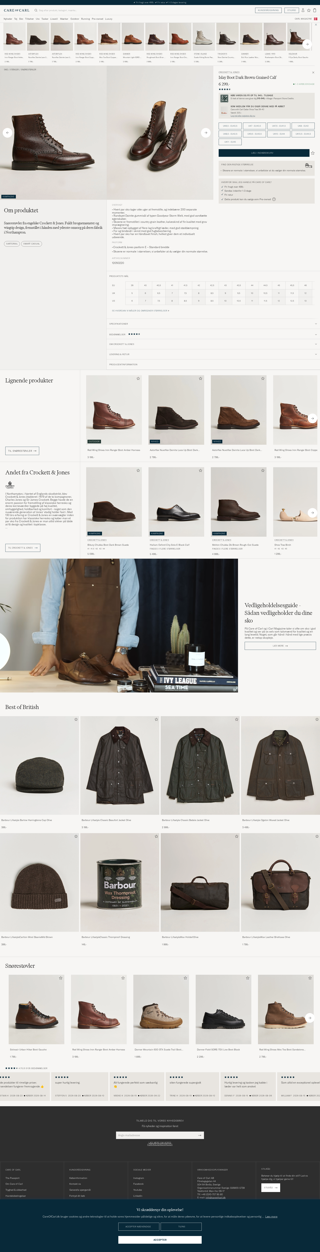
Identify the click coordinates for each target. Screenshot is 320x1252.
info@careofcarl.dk (216, 1197)
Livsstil (54, 18)
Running (85, 18)
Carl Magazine (303, 19)
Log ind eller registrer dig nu (243, 116)
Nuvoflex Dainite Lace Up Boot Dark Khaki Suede (61, 57)
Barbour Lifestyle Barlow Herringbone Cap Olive (26, 820)
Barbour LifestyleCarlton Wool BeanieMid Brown (27, 937)
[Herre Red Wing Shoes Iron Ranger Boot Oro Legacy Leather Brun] (180, 37)
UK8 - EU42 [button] (303, 126)
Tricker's (222, 54)
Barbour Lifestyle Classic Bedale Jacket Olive (185, 820)
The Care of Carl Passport (160, 2)
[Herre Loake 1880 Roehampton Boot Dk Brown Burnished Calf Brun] (275, 37)
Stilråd (291, 10)
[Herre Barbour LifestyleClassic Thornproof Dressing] (119, 882)
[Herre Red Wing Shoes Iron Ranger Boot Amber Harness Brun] (14, 37)
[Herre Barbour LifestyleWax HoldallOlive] (200, 882)
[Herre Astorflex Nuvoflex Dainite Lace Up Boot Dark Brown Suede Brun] (38, 37)
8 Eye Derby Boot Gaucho (298, 57)
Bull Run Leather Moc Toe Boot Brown (249, 57)
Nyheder (8, 18)
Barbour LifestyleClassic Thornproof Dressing (106, 937)
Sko (21, 18)
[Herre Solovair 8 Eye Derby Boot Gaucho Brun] (298, 37)
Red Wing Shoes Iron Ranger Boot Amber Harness (114, 450)
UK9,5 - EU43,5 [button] (255, 134)
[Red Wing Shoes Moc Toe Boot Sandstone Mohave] (286, 1046)
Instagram (138, 1178)
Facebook (138, 1183)
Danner (126, 54)
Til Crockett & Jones (20, 548)
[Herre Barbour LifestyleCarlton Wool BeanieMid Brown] (39, 882)
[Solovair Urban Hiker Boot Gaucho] (36, 1046)
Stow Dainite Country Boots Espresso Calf (226, 57)
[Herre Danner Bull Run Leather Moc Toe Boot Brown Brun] (251, 37)
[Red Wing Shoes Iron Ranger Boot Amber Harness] (99, 1046)
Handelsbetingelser (16, 1195)
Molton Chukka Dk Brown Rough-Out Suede (235, 544)
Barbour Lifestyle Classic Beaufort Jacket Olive (106, 820)
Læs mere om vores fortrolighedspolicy (160, 1144)
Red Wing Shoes (12, 54)
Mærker (64, 18)
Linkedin (137, 1195)
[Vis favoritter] (308, 10)
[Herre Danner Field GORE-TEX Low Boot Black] (223, 1009)
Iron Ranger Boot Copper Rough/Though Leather (85, 57)
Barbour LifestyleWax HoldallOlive (180, 937)
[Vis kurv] (314, 10)
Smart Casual (31, 243)
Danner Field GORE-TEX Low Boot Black (218, 1049)
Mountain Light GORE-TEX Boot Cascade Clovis (132, 57)
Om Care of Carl (14, 1183)
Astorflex (33, 54)
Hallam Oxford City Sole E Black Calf (170, 544)
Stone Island (200, 54)
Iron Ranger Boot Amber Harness (14, 57)
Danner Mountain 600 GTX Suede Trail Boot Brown (158, 1049)
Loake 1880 (270, 54)
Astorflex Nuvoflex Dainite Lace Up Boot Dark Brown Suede (174, 450)
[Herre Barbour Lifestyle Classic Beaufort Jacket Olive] (119, 765)
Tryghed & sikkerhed (16, 1189)
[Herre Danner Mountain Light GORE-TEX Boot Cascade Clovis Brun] (133, 37)
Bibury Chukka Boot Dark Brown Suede (108, 544)
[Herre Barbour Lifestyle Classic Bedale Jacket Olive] (200, 765)
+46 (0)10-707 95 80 (212, 1194)
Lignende (29, 380)
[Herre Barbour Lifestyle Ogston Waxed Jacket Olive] (280, 765)
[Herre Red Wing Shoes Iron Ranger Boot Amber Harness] (99, 1009)
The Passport (13, 1178)
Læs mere (278, 646)
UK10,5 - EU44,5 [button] (303, 134)
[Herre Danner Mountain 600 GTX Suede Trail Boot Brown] (161, 1009)
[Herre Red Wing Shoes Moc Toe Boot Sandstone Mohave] (286, 1009)
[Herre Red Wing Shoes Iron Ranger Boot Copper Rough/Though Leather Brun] (85, 37)
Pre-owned (97, 18)
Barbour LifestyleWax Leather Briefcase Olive (266, 937)
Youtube (137, 1189)
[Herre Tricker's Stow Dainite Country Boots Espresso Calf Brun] (227, 37)
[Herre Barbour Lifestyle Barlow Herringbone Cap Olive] (39, 765)
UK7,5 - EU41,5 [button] (279, 126)
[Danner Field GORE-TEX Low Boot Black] (223, 1046)
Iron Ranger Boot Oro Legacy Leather (178, 57)
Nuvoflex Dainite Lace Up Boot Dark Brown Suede (37, 57)
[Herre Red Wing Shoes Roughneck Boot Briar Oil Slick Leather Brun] (156, 37)
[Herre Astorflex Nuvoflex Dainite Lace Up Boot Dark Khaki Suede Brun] (62, 37)
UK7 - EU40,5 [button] (254, 126)
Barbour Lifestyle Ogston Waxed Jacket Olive (265, 820)
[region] (160, 1086)
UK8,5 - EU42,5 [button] (230, 134)
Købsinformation (78, 1178)
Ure (38, 18)
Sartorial (12, 243)
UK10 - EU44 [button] (279, 134)
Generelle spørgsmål (80, 1189)
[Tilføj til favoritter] (137, 379)
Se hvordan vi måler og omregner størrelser (139, 310)
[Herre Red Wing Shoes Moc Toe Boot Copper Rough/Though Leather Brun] (109, 37)
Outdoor (74, 18)
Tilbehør (29, 18)
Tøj (15, 18)
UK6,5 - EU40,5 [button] (230, 126)
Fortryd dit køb (77, 1195)
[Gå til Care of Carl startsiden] (16, 10)
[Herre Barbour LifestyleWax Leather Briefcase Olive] (280, 882)
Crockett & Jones (229, 72)
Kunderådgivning (268, 10)
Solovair (293, 54)
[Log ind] (303, 10)
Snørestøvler (28, 69)
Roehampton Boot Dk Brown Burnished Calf (273, 57)
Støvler (14, 69)
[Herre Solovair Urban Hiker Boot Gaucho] (36, 1009)
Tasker (45, 18)
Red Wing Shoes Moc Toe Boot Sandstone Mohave (281, 1049)
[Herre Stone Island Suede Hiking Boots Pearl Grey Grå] (204, 37)
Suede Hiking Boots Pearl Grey (204, 57)
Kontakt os (75, 1183)
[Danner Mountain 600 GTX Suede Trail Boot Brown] (161, 1046)
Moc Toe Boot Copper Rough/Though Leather (108, 57)
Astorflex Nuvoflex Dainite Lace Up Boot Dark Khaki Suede (236, 450)
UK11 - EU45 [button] (230, 142)
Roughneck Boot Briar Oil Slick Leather (156, 57)
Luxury (108, 18)
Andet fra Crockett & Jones (37, 472)
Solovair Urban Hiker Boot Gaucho (28, 1049)
